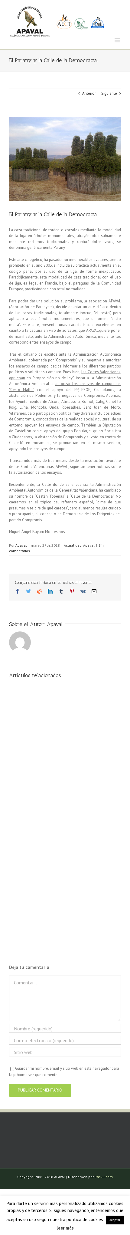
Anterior (89, 93)
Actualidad (73, 545)
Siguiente (109, 93)
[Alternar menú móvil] (118, 40)
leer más (65, 1228)
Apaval (21, 545)
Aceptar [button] (114, 1220)
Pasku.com (104, 1176)
